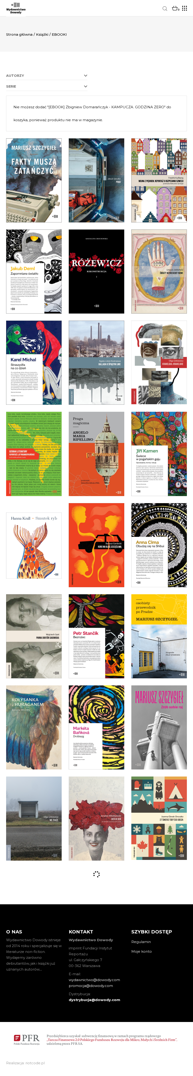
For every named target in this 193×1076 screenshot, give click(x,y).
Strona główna (19, 34)
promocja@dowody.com (91, 985)
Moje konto (141, 951)
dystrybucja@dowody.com (94, 1000)
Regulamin (141, 942)
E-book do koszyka (33, 196)
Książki (42, 34)
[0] (175, 8)
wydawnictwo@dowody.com (94, 980)
